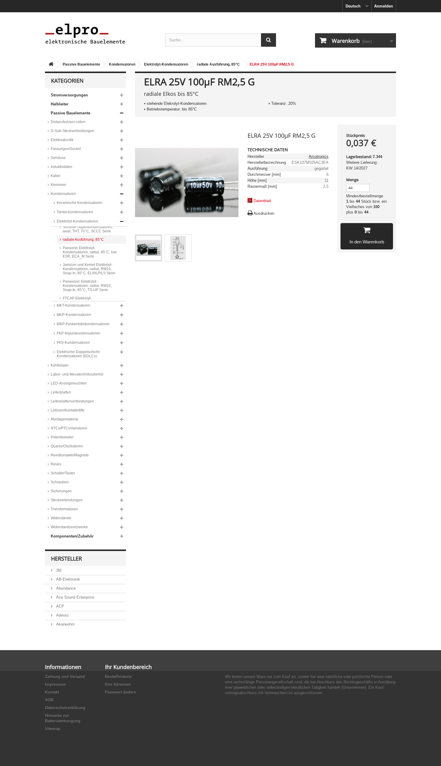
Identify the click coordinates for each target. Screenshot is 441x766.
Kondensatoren (122, 64)
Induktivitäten (61, 167)
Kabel (55, 176)
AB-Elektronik (67, 579)
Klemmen (58, 185)
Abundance (65, 588)
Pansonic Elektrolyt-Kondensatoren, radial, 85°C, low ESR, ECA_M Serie (90, 252)
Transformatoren (64, 509)
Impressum (55, 684)
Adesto (61, 615)
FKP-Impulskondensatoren (78, 333)
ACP (59, 606)
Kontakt (52, 692)
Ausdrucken (264, 213)
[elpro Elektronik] (100, 33)
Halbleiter (59, 104)
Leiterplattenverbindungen (72, 401)
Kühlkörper (60, 365)
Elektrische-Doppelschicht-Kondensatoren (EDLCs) (78, 354)
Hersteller (66, 558)
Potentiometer (62, 437)
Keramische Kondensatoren (79, 203)
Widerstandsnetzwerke (69, 527)
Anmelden (383, 6)
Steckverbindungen (66, 500)
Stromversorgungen (69, 95)
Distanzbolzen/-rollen (68, 122)
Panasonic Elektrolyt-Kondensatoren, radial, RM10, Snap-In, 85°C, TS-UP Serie (87, 285)
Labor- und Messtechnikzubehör (77, 374)
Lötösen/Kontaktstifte (68, 410)
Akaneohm (65, 624)
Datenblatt (262, 201)
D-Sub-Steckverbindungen (72, 131)
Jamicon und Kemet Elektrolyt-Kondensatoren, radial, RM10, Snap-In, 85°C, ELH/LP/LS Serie (89, 269)
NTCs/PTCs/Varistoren (69, 428)
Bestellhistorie (118, 676)
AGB (49, 700)
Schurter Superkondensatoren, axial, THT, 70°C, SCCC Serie (88, 229)
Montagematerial (64, 419)
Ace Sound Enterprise (74, 597)
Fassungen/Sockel (66, 149)
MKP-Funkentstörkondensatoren (83, 324)
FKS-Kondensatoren (73, 342)
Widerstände (61, 518)
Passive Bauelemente (81, 64)
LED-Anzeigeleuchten (69, 383)
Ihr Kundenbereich (128, 666)
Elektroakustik (62, 140)
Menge (352, 179)
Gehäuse (58, 158)
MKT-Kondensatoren (73, 305)
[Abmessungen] (178, 248)
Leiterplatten (61, 392)
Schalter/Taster (63, 473)
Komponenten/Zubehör (72, 536)
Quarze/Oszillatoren (67, 446)
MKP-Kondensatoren (74, 315)
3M (58, 570)
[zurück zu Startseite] (51, 64)
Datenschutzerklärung (65, 708)
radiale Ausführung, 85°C (218, 64)
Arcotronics (318, 156)
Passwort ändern (120, 692)
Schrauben (60, 482)
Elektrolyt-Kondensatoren (166, 64)
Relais (56, 464)
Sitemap (52, 728)
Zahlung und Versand (65, 676)
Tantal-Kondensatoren (75, 212)
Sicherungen (61, 491)
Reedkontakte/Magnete (70, 455)
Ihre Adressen (118, 684)
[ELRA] (148, 248)
